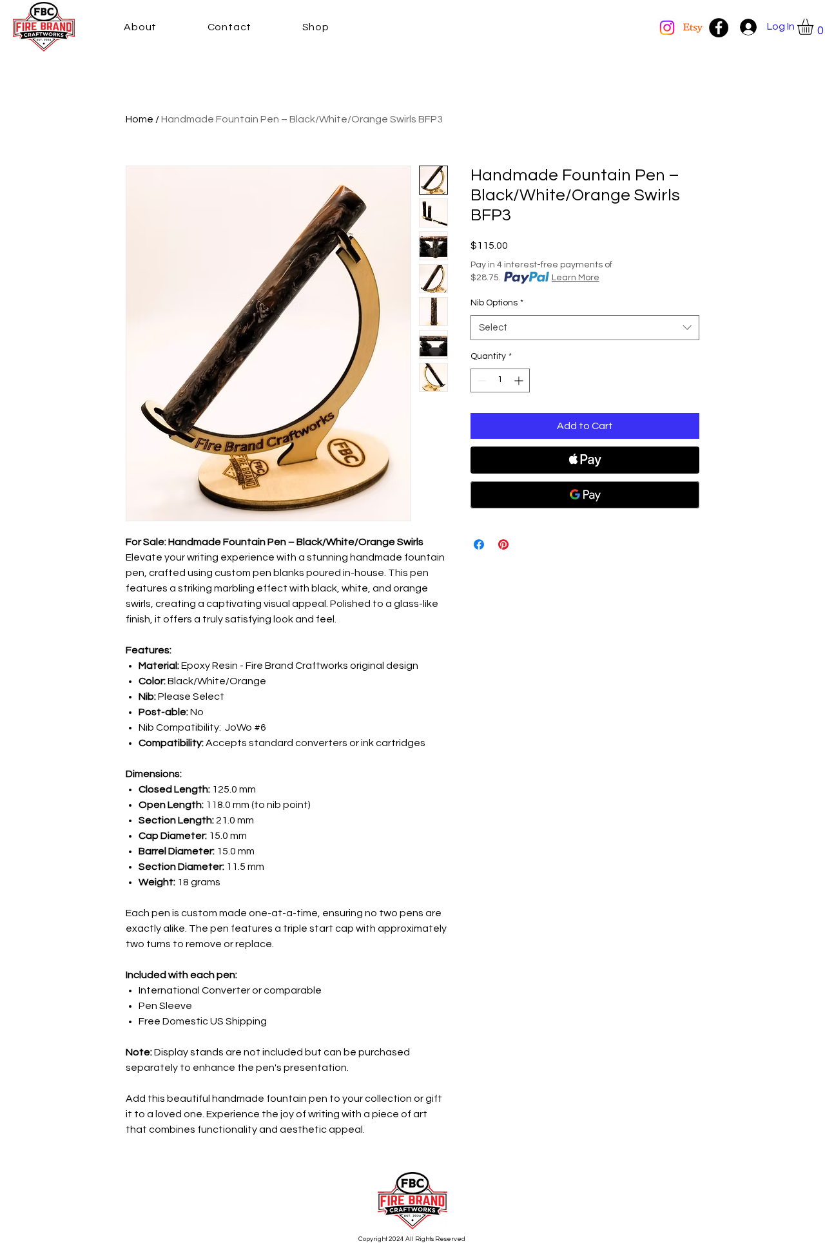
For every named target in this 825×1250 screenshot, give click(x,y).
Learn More (575, 277)
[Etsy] (693, 27)
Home (139, 119)
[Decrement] (480, 380)
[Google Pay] (585, 494)
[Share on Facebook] (479, 544)
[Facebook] (718, 27)
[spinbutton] (500, 380)
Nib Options (497, 302)
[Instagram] (667, 27)
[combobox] (585, 327)
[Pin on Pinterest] (503, 544)
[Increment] (520, 380)
